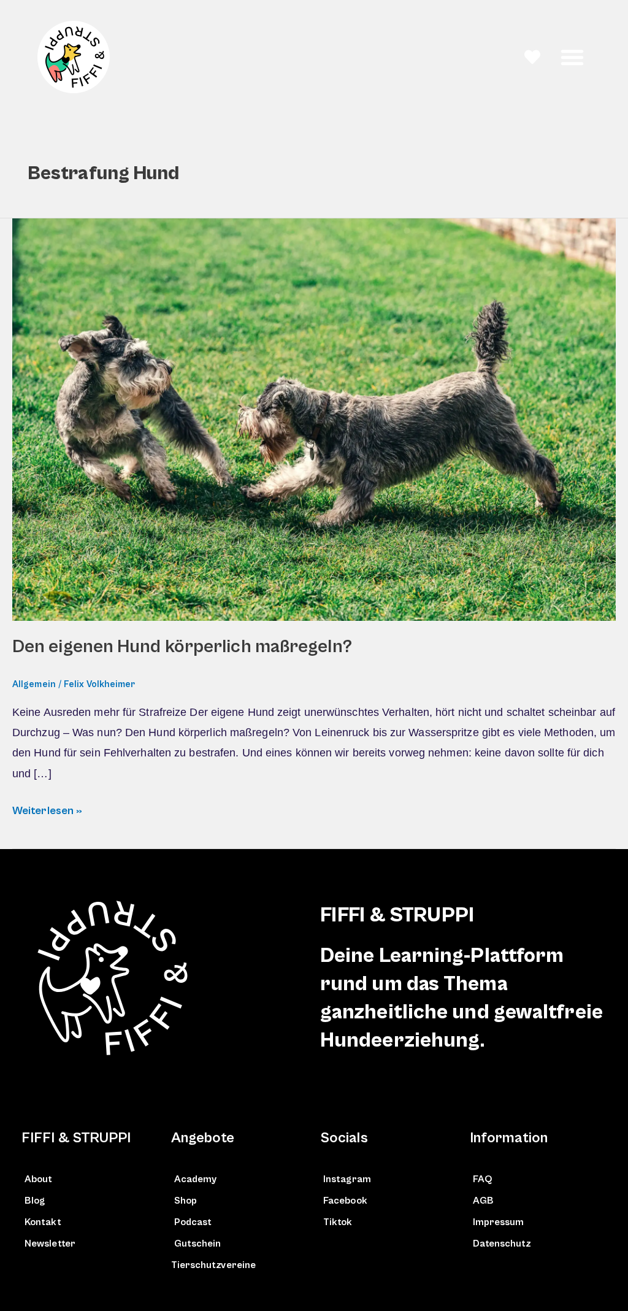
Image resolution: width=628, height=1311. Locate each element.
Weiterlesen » (47, 809)
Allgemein (34, 684)
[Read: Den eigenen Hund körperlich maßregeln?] (314, 419)
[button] (572, 57)
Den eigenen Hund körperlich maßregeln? (182, 646)
